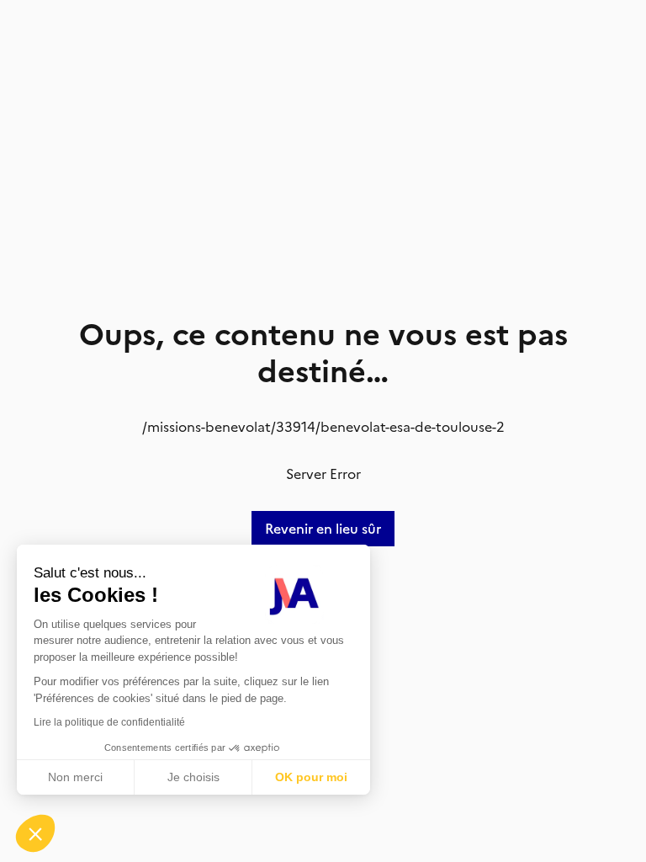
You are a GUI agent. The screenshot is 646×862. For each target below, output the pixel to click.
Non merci (75, 777)
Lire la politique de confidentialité (109, 722)
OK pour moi (311, 777)
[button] (35, 833)
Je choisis (193, 777)
